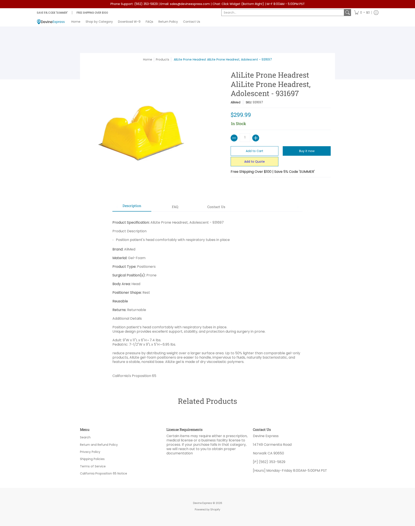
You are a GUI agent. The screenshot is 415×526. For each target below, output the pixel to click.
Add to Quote (254, 161)
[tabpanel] (207, 297)
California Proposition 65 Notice (103, 473)
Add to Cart (254, 151)
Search (85, 437)
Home (147, 59)
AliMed (235, 102)
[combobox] (282, 12)
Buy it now (306, 151)
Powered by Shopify (207, 509)
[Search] (347, 12)
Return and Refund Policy (99, 445)
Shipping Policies (92, 459)
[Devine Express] (51, 22)
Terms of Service (93, 466)
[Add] (255, 138)
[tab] (131, 207)
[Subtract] (234, 138)
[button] (362, 12)
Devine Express (202, 503)
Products (162, 59)
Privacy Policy (90, 452)
